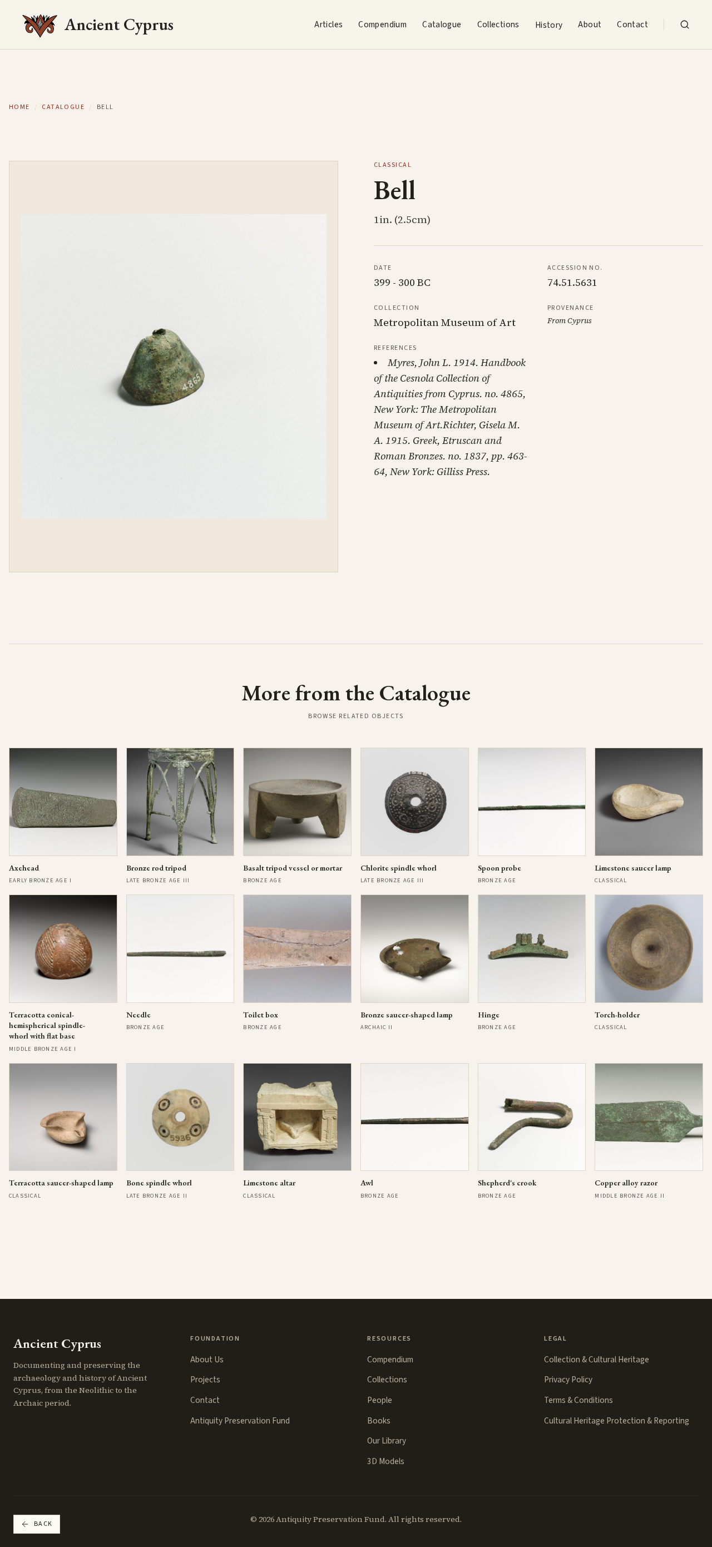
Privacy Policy (568, 1379)
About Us (207, 1359)
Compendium (382, 24)
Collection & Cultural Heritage (596, 1359)
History (549, 25)
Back (43, 1524)
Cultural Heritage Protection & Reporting (616, 1421)
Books (378, 1421)
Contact (632, 24)
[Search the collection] (685, 24)
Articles (328, 24)
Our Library (386, 1441)
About (589, 24)
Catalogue (441, 24)
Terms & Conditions (578, 1400)
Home (19, 107)
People (379, 1400)
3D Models (385, 1461)
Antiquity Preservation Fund (240, 1421)
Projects (205, 1379)
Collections (498, 24)
